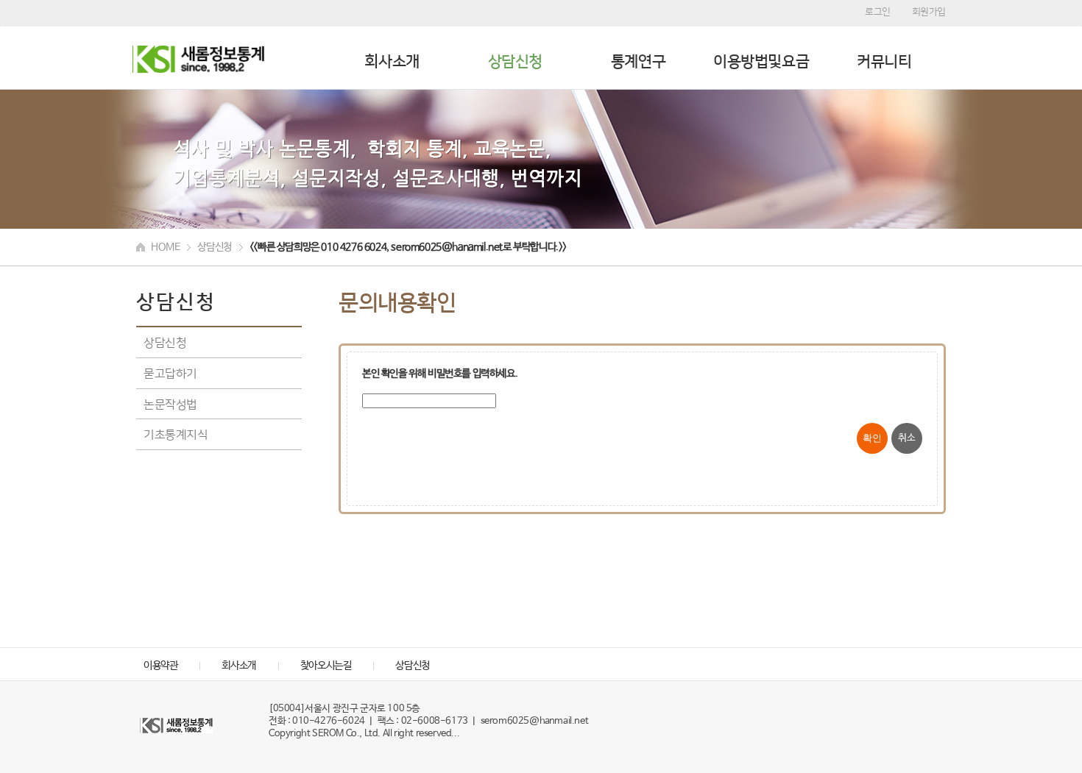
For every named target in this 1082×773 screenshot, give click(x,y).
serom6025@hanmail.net (535, 721)
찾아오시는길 (326, 666)
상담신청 (515, 61)
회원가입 (929, 11)
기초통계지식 (176, 434)
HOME (165, 247)
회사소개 (391, 61)
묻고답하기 (170, 373)
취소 (906, 438)
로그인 (878, 11)
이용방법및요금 (761, 61)
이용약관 (160, 666)
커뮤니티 (884, 61)
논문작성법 (170, 403)
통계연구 (638, 61)
